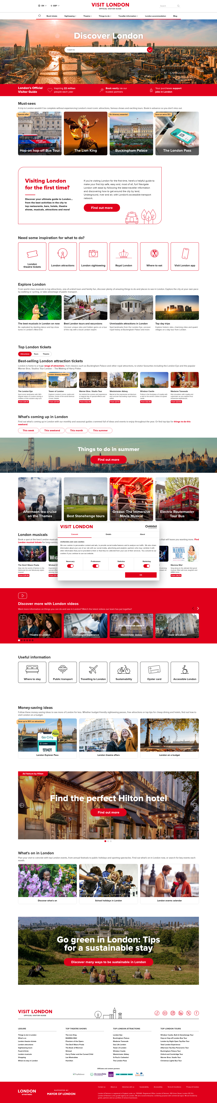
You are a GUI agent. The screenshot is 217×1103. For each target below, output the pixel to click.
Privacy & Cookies (192, 1087)
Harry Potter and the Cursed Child (79, 1054)
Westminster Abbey (121, 1054)
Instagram (172, 1013)
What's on (22, 1038)
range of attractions (54, 365)
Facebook (196, 1013)
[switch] (96, 566)
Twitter (188, 1013)
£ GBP (54, 5)
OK (141, 575)
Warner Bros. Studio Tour (170, 1057)
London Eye (117, 1035)
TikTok (157, 1013)
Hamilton (69, 1060)
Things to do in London (27, 1035)
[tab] (25, 354)
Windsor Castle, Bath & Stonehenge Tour (176, 1035)
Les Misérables (72, 1057)
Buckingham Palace (121, 1038)
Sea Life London (119, 1044)
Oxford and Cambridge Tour (171, 1054)
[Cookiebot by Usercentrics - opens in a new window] (147, 527)
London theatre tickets (27, 1041)
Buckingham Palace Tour (170, 1051)
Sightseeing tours (25, 1047)
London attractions (25, 1044)
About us (114, 1087)
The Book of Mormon (74, 1047)
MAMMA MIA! (71, 1038)
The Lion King (71, 1035)
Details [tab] (108, 534)
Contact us (101, 1087)
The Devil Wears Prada (75, 1044)
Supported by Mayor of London (61, 1092)
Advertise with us (128, 1087)
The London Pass (120, 1060)
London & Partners (27, 1092)
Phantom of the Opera (75, 1041)
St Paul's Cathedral (121, 1057)
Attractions (24, 354)
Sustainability (144, 1087)
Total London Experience (170, 1044)
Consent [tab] (74, 534)
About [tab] (142, 534)
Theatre (46, 354)
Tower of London (119, 1047)
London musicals (25, 1054)
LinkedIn (180, 1013)
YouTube (165, 1013)
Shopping (22, 1057)
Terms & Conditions (174, 1087)
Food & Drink (23, 1051)
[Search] (179, 5)
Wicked (69, 1051)
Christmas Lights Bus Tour (171, 1060)
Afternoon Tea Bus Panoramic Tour (174, 1047)
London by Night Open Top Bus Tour (174, 1041)
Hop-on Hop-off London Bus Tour (173, 1038)
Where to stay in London (28, 1060)
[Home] (39, 16)
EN (42, 5)
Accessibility (158, 1087)
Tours (36, 354)
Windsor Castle (119, 1051)
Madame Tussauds (120, 1041)
